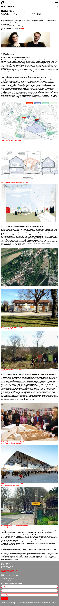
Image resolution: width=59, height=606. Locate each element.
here (22, 28)
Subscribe (4, 599)
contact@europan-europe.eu (9, 570)
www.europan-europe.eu (8, 571)
